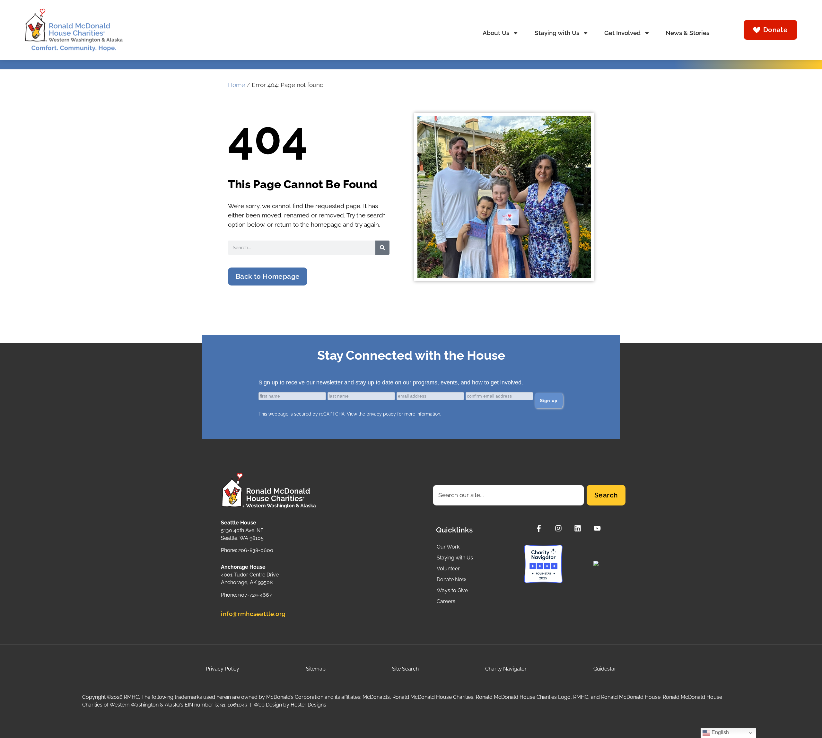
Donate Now (451, 579)
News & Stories (687, 33)
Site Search (405, 669)
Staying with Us (557, 33)
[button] (267, 277)
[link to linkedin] (579, 528)
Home (236, 85)
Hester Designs (308, 705)
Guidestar (604, 669)
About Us (496, 33)
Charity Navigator (506, 669)
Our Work (448, 547)
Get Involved (622, 33)
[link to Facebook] (540, 528)
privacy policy (381, 414)
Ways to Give (452, 590)
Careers (446, 601)
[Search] (382, 248)
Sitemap (316, 669)
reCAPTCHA (332, 414)
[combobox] (508, 495)
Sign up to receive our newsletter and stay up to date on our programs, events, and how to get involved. (390, 382)
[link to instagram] (560, 528)
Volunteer (448, 569)
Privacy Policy (222, 669)
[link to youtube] (599, 528)
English (719, 732)
